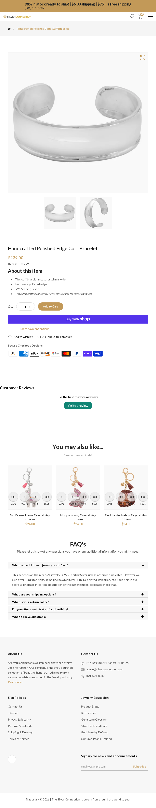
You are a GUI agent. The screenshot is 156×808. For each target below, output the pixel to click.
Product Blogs (90, 706)
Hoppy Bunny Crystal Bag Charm (78, 517)
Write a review (78, 405)
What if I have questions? (29, 616)
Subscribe (139, 766)
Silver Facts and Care (94, 726)
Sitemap (13, 713)
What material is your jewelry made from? (40, 565)
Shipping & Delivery (20, 732)
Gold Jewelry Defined (94, 732)
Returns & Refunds (20, 726)
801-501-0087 (95, 675)
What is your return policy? (30, 602)
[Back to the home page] (9, 28)
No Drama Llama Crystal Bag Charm (30, 517)
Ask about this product (57, 336)
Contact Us (15, 706)
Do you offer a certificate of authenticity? (40, 609)
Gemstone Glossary (93, 719)
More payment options (35, 328)
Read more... (15, 682)
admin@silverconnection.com (104, 669)
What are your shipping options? (34, 594)
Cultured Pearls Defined (96, 738)
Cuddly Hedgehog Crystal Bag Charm (126, 517)
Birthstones (88, 713)
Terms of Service (18, 738)
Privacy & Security (19, 719)
